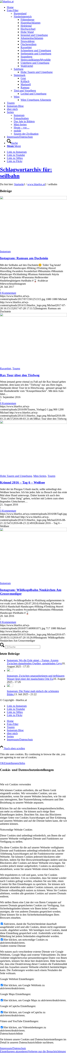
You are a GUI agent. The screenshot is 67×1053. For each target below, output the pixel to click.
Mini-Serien (20, 124)
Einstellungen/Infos (14, 763)
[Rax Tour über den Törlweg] (33, 315)
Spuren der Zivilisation (26, 133)
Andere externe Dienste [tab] (13, 945)
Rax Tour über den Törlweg (20, 375)
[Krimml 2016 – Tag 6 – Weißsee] (33, 422)
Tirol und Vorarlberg (25, 90)
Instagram (19, 115)
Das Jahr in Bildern (24, 121)
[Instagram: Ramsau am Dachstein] (33, 198)
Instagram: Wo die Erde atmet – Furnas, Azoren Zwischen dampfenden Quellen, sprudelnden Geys (34, 662)
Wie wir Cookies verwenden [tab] (15, 784)
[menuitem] (37, 7)
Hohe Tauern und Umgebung (16, 475)
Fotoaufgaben (21, 118)
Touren (16, 368)
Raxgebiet (5, 368)
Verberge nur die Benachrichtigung (47, 1051)
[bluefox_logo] (7, 1)
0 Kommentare (8, 292)
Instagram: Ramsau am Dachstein (24, 258)
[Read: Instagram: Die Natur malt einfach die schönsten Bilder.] (10, 686)
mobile (17, 130)
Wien (16, 96)
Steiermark (19, 75)
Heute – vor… (21, 127)
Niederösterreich (23, 16)
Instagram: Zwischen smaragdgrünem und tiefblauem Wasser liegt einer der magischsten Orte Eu (35, 677)
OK (2, 763)
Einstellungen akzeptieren (14, 1051)
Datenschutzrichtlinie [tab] (11, 1033)
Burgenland (20, 13)
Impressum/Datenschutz (13, 1048)
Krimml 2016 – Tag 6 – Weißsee (22, 482)
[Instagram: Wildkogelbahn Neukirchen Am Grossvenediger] (33, 530)
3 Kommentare (8, 510)
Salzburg (18, 69)
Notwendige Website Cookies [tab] (16, 829)
